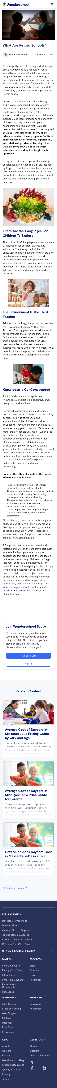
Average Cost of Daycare (16, 930)
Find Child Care (28, 655)
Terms (5, 1078)
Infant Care (8, 974)
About (5, 1046)
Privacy (6, 1074)
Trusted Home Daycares (15, 934)
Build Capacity (10, 1003)
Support (34, 1050)
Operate (34, 970)
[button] (52, 4)
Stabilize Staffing (11, 1008)
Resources (8, 991)
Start (32, 965)
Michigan (7, 1017)
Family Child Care (12, 970)
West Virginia (9, 1013)
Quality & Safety (11, 1069)
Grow (33, 974)
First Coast (8, 1027)
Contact (34, 1046)
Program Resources (13, 1064)
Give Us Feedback (40, 1055)
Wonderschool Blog (13, 1060)
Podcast (6, 1055)
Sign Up (29, 663)
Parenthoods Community (9, 986)
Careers (6, 1050)
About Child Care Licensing (17, 939)
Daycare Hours (10, 925)
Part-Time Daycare (12, 979)
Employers (35, 1003)
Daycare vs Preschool (14, 920)
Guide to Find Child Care (16, 944)
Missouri (7, 1022)
